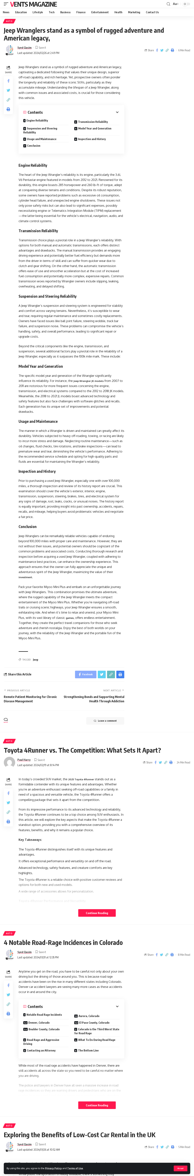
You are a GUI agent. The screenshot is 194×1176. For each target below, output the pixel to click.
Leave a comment (107, 720)
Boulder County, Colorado (44, 1029)
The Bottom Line (88, 1050)
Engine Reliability (37, 120)
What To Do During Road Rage (97, 1039)
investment (25, 577)
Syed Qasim (24, 47)
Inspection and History (92, 139)
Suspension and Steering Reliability (40, 130)
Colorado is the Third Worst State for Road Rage (96, 1031)
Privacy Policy (53, 1168)
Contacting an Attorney (41, 1050)
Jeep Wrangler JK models (88, 380)
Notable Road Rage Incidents (45, 1014)
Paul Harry (24, 759)
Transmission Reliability (93, 121)
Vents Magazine (33, 4)
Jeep (35, 659)
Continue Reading (97, 913)
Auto (9, 21)
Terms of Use (75, 1168)
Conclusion (33, 145)
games (70, 617)
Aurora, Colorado (89, 1016)
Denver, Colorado (39, 1022)
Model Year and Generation (94, 128)
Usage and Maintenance (41, 139)
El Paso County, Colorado (94, 1022)
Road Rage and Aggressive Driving (41, 1041)
